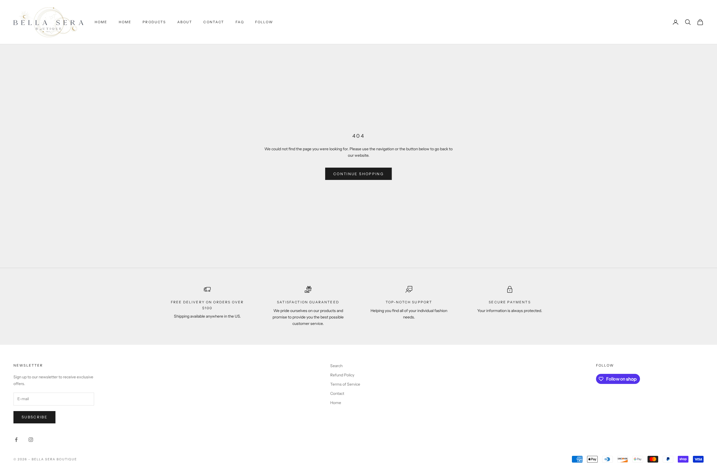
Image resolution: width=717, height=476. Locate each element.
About (184, 22)
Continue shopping (358, 174)
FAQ (240, 22)
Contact (213, 22)
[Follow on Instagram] (31, 439)
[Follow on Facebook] (16, 439)
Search (336, 365)
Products (154, 22)
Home (101, 22)
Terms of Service (345, 384)
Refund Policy (342, 374)
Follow (264, 22)
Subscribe (34, 417)
